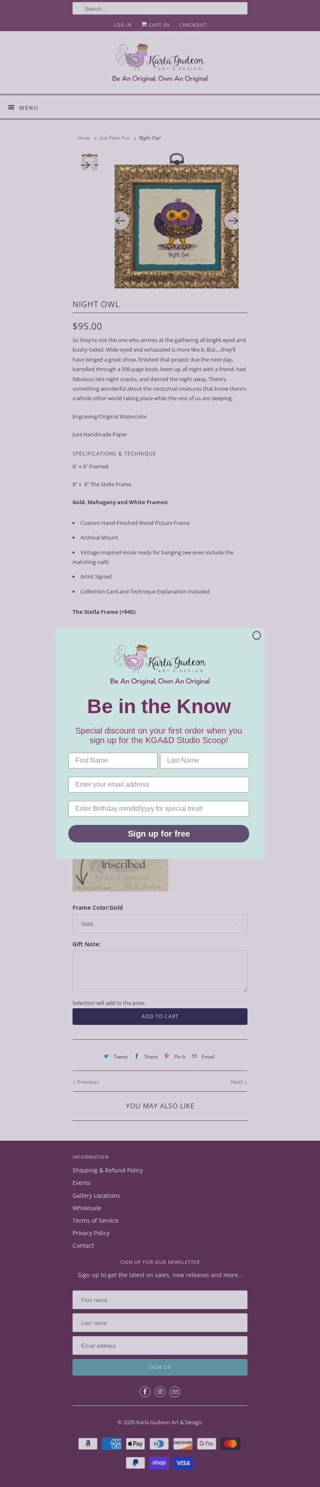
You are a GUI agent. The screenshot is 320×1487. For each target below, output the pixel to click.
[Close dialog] (256, 635)
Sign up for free (159, 833)
